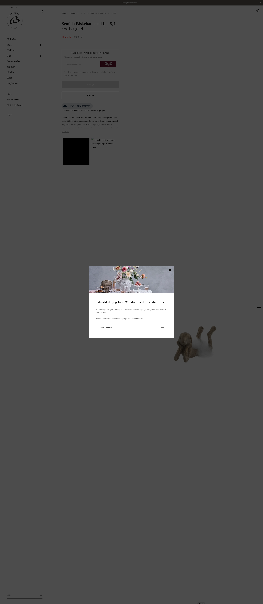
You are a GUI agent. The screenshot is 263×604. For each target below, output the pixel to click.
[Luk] (170, 270)
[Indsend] (162, 327)
